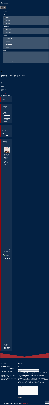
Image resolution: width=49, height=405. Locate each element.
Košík (7, 55)
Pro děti (7, 47)
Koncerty (5, 11)
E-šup (4, 50)
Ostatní (5, 35)
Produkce (8, 23)
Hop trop (3, 133)
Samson (4, 93)
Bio (4, 14)
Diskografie (8, 20)
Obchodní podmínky (10, 61)
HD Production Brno (24, 403)
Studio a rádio (6, 26)
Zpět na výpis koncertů (5, 73)
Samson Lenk (5, 3)
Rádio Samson (9, 29)
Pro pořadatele (9, 44)
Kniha (5, 121)
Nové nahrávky (9, 38)
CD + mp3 (6, 113)
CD (5, 112)
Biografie (7, 17)
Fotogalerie (8, 41)
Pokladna (8, 58)
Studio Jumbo (8, 32)
